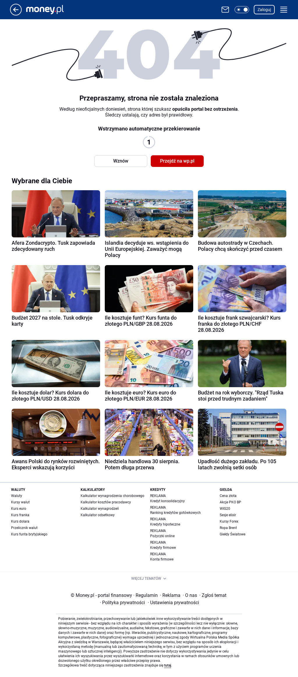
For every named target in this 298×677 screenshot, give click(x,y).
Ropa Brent (228, 528)
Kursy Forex (229, 521)
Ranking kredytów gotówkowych (175, 513)
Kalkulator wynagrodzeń (100, 509)
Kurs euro (18, 509)
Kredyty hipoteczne (165, 524)
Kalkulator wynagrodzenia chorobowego (112, 496)
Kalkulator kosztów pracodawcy (106, 502)
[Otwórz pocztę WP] (225, 9)
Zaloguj (264, 9)
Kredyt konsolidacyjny (167, 501)
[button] (242, 9)
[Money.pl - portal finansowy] (49, 9)
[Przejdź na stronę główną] (16, 14)
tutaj (167, 665)
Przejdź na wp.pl (177, 161)
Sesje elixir (228, 515)
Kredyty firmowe (163, 548)
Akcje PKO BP (230, 502)
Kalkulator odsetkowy (98, 515)
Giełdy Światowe (232, 534)
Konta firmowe (161, 559)
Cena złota (228, 496)
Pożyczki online (162, 536)
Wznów (120, 161)
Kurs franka (20, 515)
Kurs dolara (20, 521)
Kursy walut (20, 502)
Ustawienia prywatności (173, 602)
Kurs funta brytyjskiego (29, 534)
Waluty (16, 496)
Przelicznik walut (24, 528)
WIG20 (225, 509)
